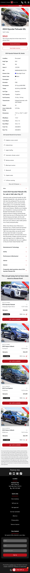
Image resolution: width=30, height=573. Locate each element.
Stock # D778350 (6, 302)
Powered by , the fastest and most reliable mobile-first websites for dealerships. (15, 565)
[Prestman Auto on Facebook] (9, 473)
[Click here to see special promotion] (15, 5)
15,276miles (24, 390)
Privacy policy (15, 520)
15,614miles (24, 432)
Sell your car (15, 503)
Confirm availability (16, 319)
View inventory (15, 499)
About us (15, 516)
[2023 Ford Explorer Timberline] (15, 374)
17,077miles (24, 306)
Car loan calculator (15, 511)
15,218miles (24, 348)
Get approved (15, 507)
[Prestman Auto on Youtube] (13, 473)
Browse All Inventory (15, 44)
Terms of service (15, 524)
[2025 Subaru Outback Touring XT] (15, 332)
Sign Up (15, 555)
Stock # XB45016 (6, 386)
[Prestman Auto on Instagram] (17, 473)
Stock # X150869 (6, 344)
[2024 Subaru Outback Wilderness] (15, 416)
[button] (22, 2)
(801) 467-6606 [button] (16, 488)
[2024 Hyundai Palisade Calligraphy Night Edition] (15, 291)
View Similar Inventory (15, 48)
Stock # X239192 (6, 428)
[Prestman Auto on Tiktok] (20, 473)
